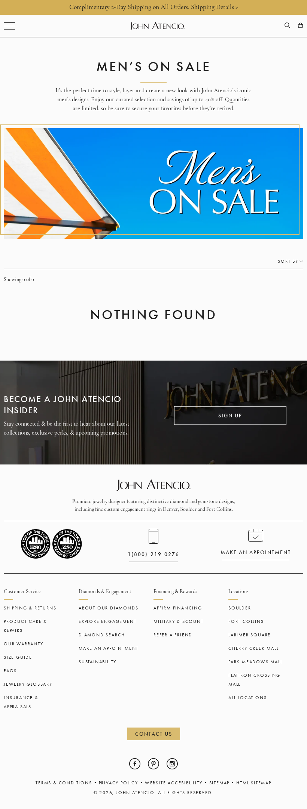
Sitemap (219, 782)
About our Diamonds (108, 608)
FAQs (10, 670)
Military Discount (179, 621)
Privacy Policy (118, 782)
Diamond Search (102, 634)
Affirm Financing (178, 608)
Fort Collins (246, 621)
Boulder (239, 608)
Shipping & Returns (30, 608)
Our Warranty (23, 643)
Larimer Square (249, 634)
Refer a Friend (173, 634)
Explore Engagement (107, 621)
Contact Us (153, 734)
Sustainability (97, 661)
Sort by (288, 261)
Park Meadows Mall (255, 661)
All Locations (247, 697)
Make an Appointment (109, 648)
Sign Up (230, 415)
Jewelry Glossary (28, 684)
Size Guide (18, 657)
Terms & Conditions (64, 782)
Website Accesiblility (174, 782)
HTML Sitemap (253, 782)
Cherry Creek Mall (253, 648)
